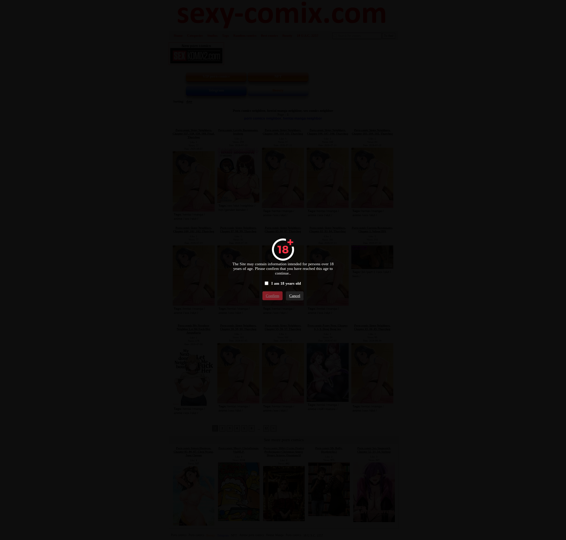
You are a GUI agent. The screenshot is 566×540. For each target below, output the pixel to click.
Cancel (294, 296)
